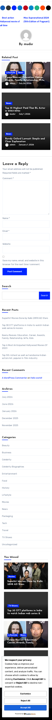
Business (6, 452)
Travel (5, 530)
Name (6, 218)
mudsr (28, 44)
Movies (5, 502)
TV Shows (7, 537)
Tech (4, 523)
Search (6, 286)
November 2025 (10, 425)
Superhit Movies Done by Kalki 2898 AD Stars (25, 318)
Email (6, 231)
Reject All (25, 701)
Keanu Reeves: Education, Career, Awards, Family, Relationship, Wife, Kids (25, 80)
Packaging (7, 516)
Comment (8, 178)
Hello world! (36, 378)
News (20, 72)
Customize (25, 694)
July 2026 (7, 397)
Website (6, 244)
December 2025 (10, 418)
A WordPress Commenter (14, 378)
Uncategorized (9, 544)
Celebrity (6, 459)
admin (12, 83)
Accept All (25, 708)
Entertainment (9, 473)
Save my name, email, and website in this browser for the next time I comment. (23, 262)
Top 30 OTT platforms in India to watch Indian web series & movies (24, 613)
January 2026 (9, 411)
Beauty (5, 445)
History (5, 488)
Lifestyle (10, 72)
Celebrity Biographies (13, 466)
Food (4, 481)
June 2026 (7, 404)
